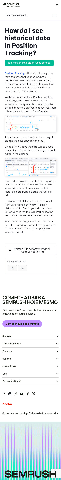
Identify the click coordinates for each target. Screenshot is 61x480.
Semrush (7, 336)
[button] (22, 268)
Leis (4, 374)
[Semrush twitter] (34, 394)
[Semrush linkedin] (4, 394)
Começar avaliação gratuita (22, 323)
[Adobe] (7, 404)
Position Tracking (14, 73)
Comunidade (9, 366)
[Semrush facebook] (28, 394)
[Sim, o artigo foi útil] (12, 268)
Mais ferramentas (11, 344)
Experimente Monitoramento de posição (29, 63)
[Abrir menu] (57, 5)
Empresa (7, 351)
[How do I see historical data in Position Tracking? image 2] (30, 175)
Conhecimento (16, 15)
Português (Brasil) (11, 381)
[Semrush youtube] (22, 394)
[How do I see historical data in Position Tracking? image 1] (30, 131)
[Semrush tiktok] (16, 394)
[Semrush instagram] (10, 394)
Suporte (6, 359)
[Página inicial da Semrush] (11, 5)
